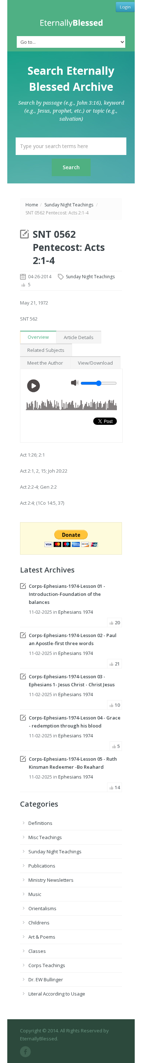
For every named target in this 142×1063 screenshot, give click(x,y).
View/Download (95, 363)
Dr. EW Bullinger (45, 979)
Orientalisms (42, 908)
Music (34, 894)
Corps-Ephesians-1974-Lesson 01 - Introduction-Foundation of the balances (67, 594)
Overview (38, 337)
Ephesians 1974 (75, 612)
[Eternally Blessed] (71, 23)
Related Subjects (45, 350)
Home (31, 205)
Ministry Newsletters (51, 880)
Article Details (79, 337)
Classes (37, 951)
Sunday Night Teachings (68, 205)
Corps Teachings (46, 965)
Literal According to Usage (56, 993)
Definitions (40, 823)
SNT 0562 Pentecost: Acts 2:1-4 (69, 247)
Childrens (39, 922)
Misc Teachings (45, 837)
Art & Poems (41, 937)
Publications (41, 865)
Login (125, 6)
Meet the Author (45, 363)
